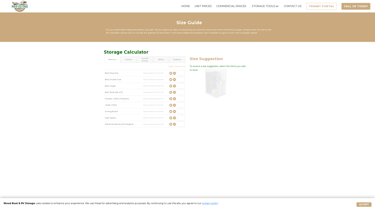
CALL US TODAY (356, 6)
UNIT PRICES (203, 6)
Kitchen (128, 59)
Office (161, 59)
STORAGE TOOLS (263, 6)
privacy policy (210, 203)
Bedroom (112, 59)
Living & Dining (144, 59)
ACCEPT (364, 204)
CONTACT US (292, 6)
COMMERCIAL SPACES (231, 6)
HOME (185, 6)
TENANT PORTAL (321, 6)
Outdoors (177, 59)
